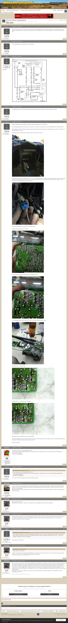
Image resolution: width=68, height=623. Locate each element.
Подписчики (61, 20)
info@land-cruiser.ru (64, 613)
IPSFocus (7, 613)
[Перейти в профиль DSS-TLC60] (7, 488)
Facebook (66, 11)
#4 (65, 106)
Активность (12, 7)
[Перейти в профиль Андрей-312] (7, 453)
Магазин (19, 7)
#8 (65, 483)
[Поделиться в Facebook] (2, 603)
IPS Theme (3, 613)
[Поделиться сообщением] (63, 545)
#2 (65, 41)
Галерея (26, 7)
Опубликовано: (17, 26)
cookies (19, 620)
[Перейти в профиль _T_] (3, 21)
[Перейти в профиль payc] (7, 534)
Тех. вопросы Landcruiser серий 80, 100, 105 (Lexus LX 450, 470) (26, 21)
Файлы (32, 7)
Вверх (64, 104)
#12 (65, 545)
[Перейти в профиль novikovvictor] (7, 504)
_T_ (8, 21)
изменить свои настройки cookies (36, 620)
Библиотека (38, 7)
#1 (65, 26)
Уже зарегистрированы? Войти (55, 3)
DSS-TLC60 (6, 483)
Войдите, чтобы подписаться (54, 20)
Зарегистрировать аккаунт (18, 594)
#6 (65, 447)
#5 (65, 121)
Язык (2, 614)
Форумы (4, 7)
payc (7, 528)
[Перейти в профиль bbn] (7, 61)
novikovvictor (7, 499)
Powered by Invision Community (62, 614)
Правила (56, 611)
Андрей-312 (6, 447)
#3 (65, 56)
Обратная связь (20, 614)
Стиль (5, 614)
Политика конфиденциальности (12, 614)
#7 (65, 466)
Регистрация (64, 3)
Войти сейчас (50, 594)
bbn (6, 56)
